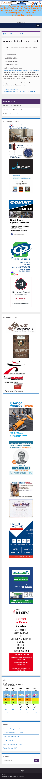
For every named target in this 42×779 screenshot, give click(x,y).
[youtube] (22, 770)
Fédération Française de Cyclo (12, 729)
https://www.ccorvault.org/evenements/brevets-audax (21, 70)
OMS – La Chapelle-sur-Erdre (12, 744)
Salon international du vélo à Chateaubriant (15, 110)
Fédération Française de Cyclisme (13, 732)
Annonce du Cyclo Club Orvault (12, 105)
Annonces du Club (17, 34)
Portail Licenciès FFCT (10, 748)
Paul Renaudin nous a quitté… (11, 114)
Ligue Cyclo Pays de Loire (11, 736)
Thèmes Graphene (18, 776)
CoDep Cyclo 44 (8, 740)
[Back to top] (37, 774)
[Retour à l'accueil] (21, 11)
